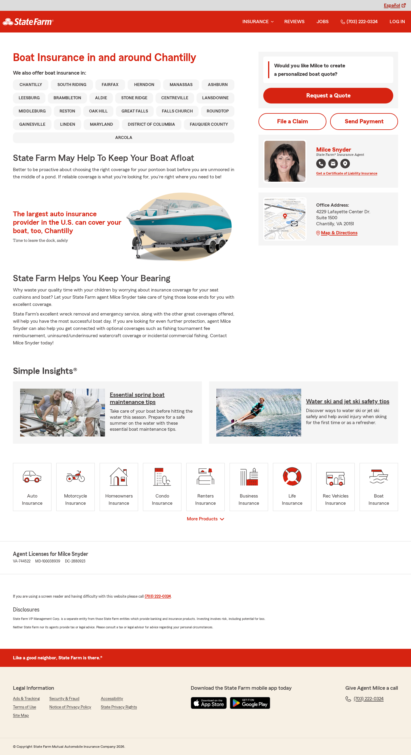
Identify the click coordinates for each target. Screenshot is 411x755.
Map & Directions (339, 232)
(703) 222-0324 (362, 21)
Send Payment (364, 122)
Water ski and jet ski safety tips (347, 402)
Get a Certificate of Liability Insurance (346, 173)
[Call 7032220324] (321, 163)
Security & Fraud (64, 699)
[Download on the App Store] (209, 703)
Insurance (256, 21)
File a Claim (292, 122)
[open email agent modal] (333, 164)
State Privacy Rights (119, 707)
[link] (28, 22)
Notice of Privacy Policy (70, 707)
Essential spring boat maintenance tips (137, 398)
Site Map (21, 715)
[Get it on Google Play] (250, 703)
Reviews (294, 21)
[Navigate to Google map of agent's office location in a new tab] (345, 163)
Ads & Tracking (26, 699)
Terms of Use (24, 707)
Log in (397, 21)
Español (392, 5)
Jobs (323, 21)
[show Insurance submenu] (271, 22)
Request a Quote (328, 96)
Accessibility (112, 699)
